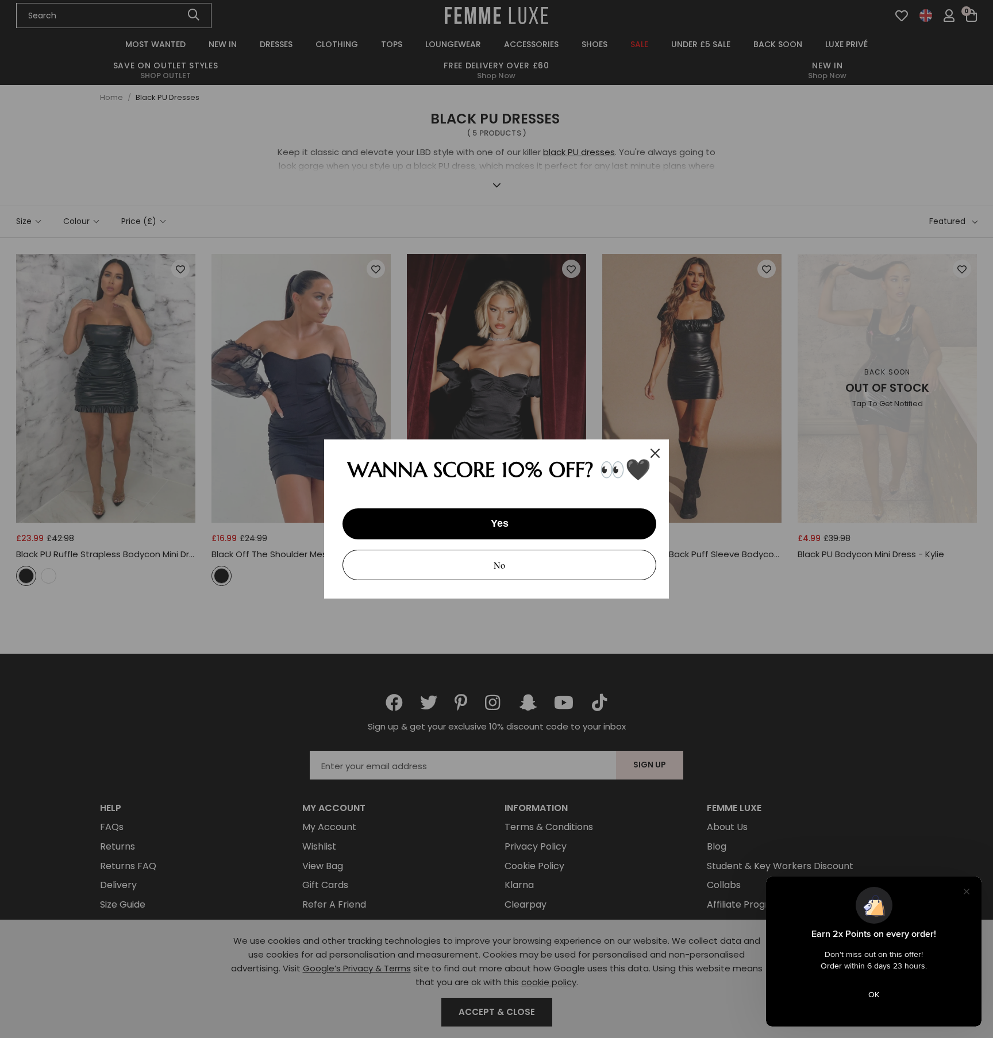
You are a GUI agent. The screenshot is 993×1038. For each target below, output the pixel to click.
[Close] (655, 453)
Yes (500, 523)
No (499, 565)
